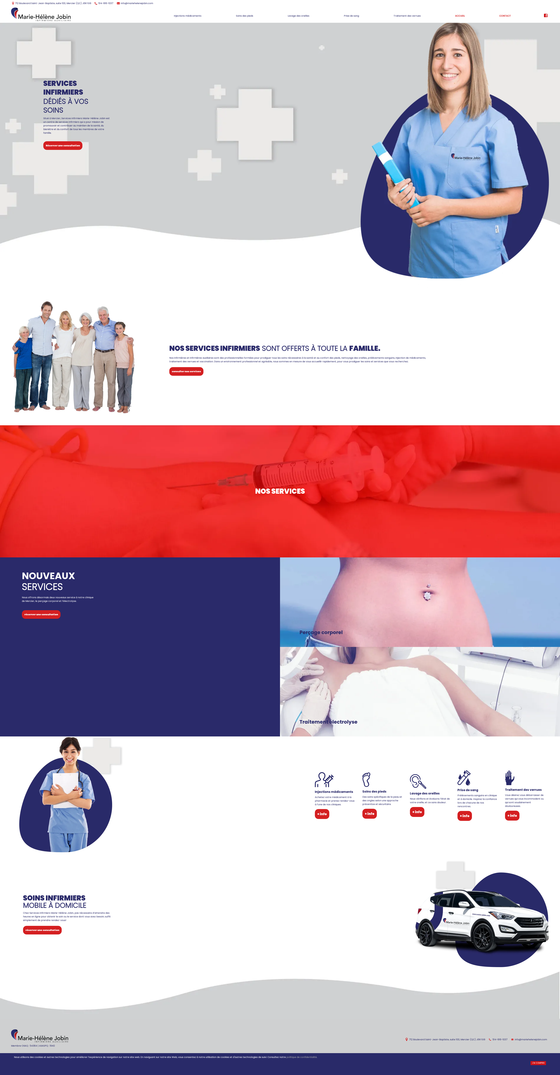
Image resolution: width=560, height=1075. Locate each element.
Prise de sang (351, 15)
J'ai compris (538, 1063)
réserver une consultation (41, 614)
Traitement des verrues (407, 15)
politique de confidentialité (301, 1057)
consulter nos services (186, 371)
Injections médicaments (187, 15)
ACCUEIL (460, 15)
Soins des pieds (244, 15)
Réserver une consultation (63, 145)
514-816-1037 (105, 3)
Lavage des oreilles (298, 15)
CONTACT (505, 15)
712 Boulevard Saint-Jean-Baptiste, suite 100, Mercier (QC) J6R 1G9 (53, 3)
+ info (322, 814)
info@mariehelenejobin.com (137, 3)
